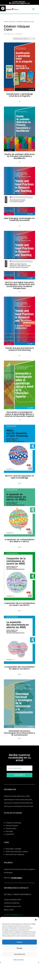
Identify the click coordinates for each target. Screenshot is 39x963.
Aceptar (19, 942)
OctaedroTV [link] (10, 834)
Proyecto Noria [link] (11, 828)
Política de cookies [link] (18, 959)
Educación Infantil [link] (12, 825)
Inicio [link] (6, 21)
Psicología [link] (9, 831)
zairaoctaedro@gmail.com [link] (13, 915)
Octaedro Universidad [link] (13, 823)
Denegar (19, 948)
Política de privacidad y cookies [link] (17, 851)
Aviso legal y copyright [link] (13, 849)
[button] (36, 920)
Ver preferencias (19, 954)
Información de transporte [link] (15, 854)
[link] (3, 8)
